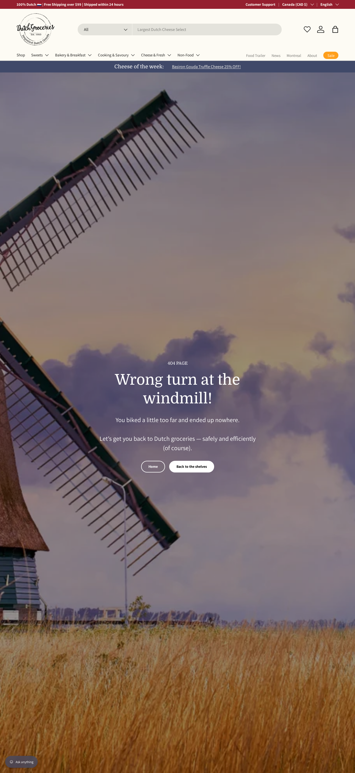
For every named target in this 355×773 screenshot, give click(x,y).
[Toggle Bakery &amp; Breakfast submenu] (90, 55)
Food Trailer (255, 55)
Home (153, 466)
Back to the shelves (191, 466)
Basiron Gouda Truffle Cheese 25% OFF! (206, 66)
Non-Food (186, 54)
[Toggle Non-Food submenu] (198, 55)
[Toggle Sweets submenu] (47, 55)
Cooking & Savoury (113, 54)
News (276, 55)
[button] (335, 29)
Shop (21, 54)
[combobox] (180, 29)
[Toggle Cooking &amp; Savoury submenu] (133, 55)
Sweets (37, 54)
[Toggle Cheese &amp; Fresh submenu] (169, 55)
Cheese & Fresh (153, 54)
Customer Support (260, 4)
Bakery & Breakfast (70, 54)
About (312, 55)
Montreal (294, 55)
